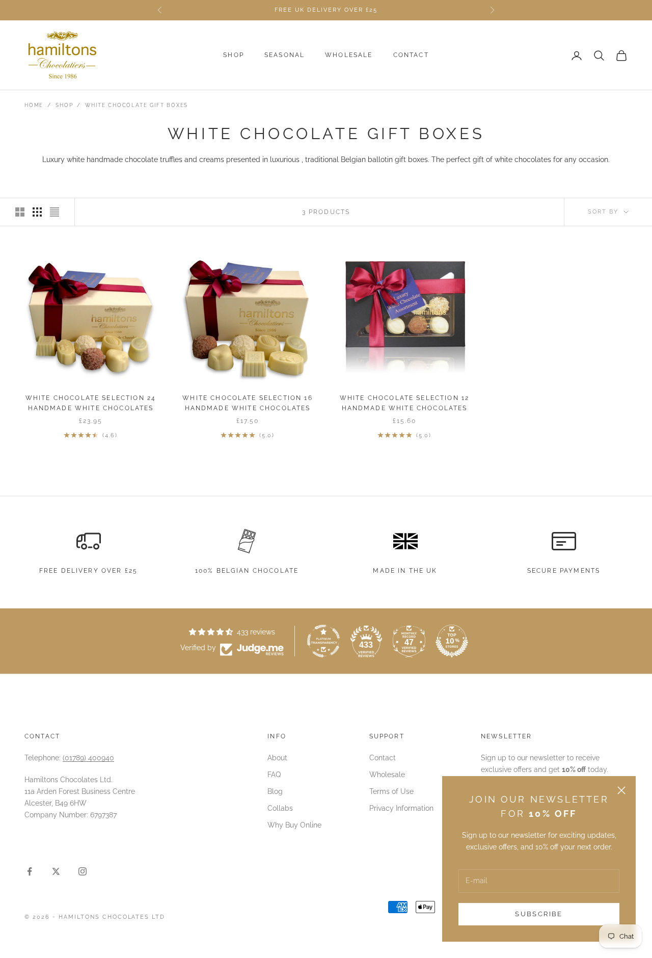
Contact (411, 55)
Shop (233, 55)
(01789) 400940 (88, 758)
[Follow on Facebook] (29, 871)
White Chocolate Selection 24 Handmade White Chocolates (90, 403)
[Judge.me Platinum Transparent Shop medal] (323, 641)
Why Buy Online (294, 825)
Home (33, 105)
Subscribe (538, 914)
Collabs (280, 808)
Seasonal (284, 55)
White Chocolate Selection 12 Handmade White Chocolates (404, 403)
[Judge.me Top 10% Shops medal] (452, 641)
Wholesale (348, 55)
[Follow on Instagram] (82, 871)
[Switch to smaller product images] (37, 212)
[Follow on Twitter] (56, 871)
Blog (275, 791)
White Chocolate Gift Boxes (136, 105)
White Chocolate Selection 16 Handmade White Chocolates (247, 403)
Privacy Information (401, 808)
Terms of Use (391, 791)
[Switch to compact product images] (54, 212)
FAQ (274, 774)
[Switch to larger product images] (19, 212)
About (277, 758)
